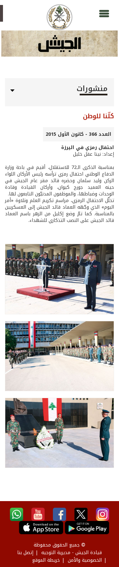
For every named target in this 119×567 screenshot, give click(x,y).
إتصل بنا (25, 552)
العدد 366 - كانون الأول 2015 (78, 134)
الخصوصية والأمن (85, 560)
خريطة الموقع (46, 560)
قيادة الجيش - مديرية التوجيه (71, 552)
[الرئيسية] (59, 17)
